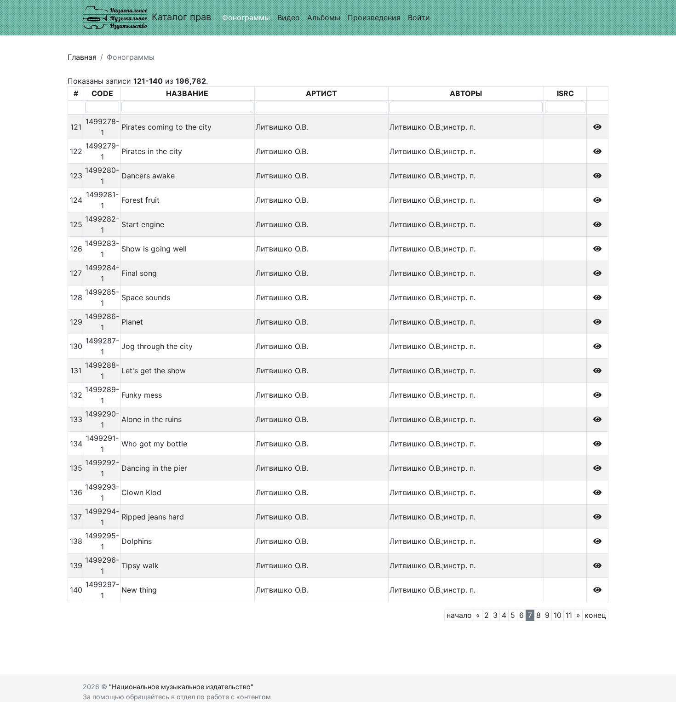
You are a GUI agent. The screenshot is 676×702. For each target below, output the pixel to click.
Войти (419, 17)
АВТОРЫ (466, 93)
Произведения (374, 17)
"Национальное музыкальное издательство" (181, 687)
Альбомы (323, 17)
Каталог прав (181, 17)
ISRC (565, 93)
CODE (102, 93)
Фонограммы (246, 17)
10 (557, 615)
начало (459, 615)
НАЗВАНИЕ (187, 93)
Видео (288, 17)
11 (569, 615)
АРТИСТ (321, 93)
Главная (82, 57)
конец (595, 615)
